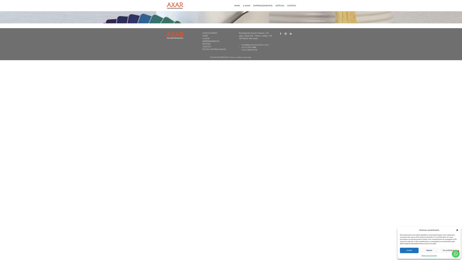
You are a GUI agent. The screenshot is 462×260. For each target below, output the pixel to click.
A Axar (246, 6)
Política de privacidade (429, 256)
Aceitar (409, 250)
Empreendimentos (263, 6)
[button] (457, 230)
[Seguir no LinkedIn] (291, 34)
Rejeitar (429, 250)
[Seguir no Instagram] (286, 34)
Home (237, 6)
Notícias (280, 6)
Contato (291, 6)
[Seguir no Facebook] (280, 34)
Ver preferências (449, 250)
